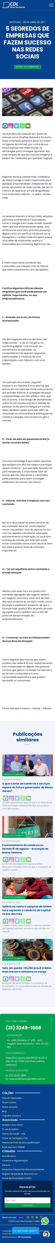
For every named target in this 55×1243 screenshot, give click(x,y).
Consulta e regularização (15, 1160)
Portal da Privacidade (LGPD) (17, 1178)
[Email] (28, 125)
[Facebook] (5, 125)
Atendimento (9, 1156)
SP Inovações (24, 1237)
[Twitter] (16, 125)
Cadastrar (27, 1205)
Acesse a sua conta (12, 1124)
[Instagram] (10, 125)
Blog (4, 1111)
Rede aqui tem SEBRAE (13, 1147)
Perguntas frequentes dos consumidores (23, 1169)
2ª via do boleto (10, 1129)
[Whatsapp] (22, 125)
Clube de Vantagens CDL (15, 1138)
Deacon (6, 1165)
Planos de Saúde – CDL (14, 1133)
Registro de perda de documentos (19, 1173)
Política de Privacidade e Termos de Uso (29, 1221)
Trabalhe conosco (11, 1115)
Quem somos (9, 1102)
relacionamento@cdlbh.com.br (27, 1079)
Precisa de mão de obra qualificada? (21, 1142)
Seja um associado (12, 1098)
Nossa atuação (10, 1106)
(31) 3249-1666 (23, 1027)
